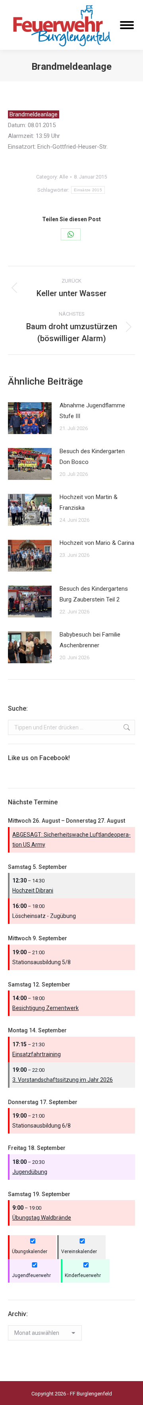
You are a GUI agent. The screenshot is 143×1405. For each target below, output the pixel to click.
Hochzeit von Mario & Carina (97, 542)
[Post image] (30, 418)
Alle (63, 177)
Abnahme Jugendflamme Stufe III (92, 411)
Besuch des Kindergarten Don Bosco (92, 457)
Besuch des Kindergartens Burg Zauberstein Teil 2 (94, 594)
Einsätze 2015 (88, 190)
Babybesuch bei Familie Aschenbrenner (90, 640)
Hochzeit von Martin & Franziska (89, 502)
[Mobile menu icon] (127, 25)
